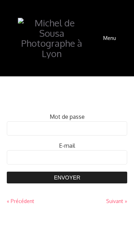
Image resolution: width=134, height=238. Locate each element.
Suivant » (116, 201)
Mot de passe (67, 117)
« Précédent (20, 201)
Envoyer (67, 177)
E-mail (67, 145)
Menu (109, 38)
